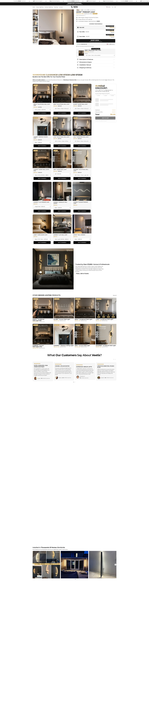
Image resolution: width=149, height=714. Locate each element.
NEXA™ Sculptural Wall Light (61, 104)
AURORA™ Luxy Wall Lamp (60, 234)
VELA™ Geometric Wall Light (81, 136)
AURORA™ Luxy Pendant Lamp (41, 202)
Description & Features (86, 59)
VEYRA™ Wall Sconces (79, 234)
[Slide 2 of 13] (35, 18)
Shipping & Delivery (85, 67)
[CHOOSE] (51, 316)
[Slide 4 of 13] (35, 29)
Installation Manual (85, 65)
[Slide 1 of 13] (35, 12)
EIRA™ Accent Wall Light (60, 169)
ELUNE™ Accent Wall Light (80, 104)
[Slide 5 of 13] (35, 35)
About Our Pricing (80, 15)
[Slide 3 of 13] (35, 23)
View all (114, 295)
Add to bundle (42, 113)
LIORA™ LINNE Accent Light (40, 234)
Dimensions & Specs (85, 62)
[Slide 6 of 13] (35, 40)
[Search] (112, 7)
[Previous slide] (40, 27)
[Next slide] (72, 27)
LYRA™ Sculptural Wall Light (61, 136)
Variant (86, 53)
